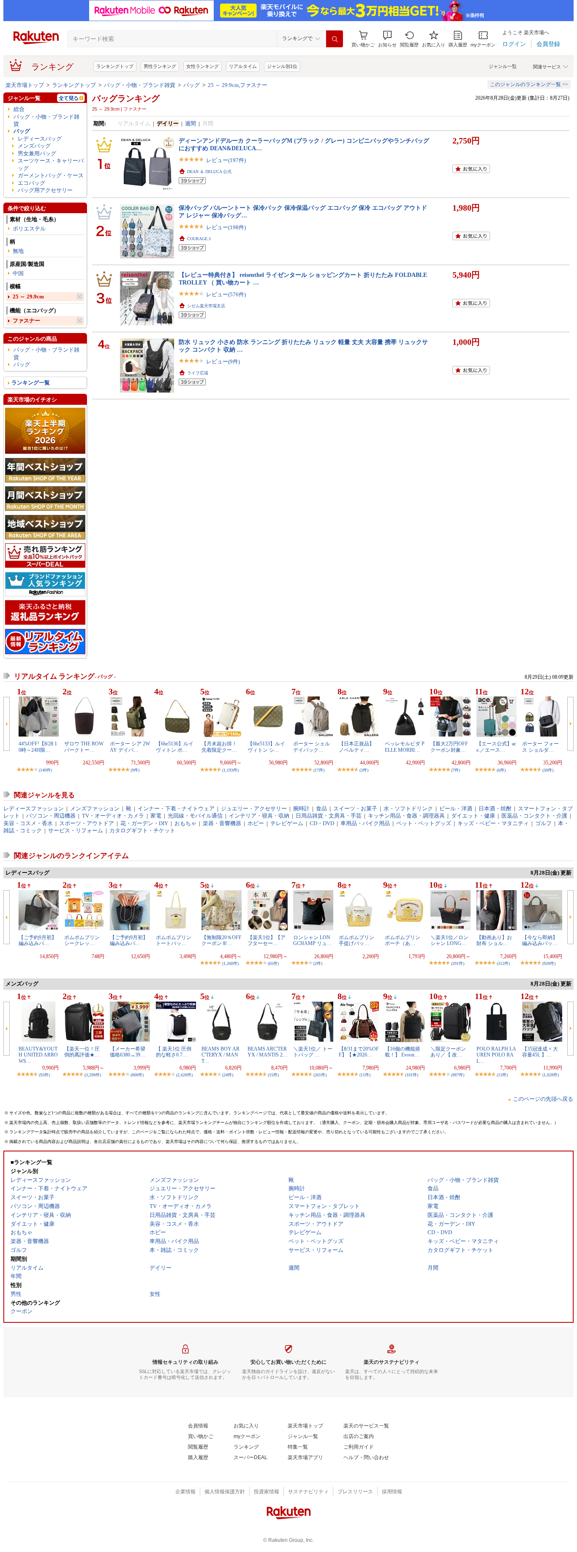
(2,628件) (184, 1075)
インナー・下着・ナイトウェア (176, 808)
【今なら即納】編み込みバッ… (540, 940)
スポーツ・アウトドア (86, 823)
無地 (18, 251)
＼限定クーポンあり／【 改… (448, 1052)
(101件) (411, 1075)
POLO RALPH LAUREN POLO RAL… (496, 1055)
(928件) (548, 963)
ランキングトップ (114, 66)
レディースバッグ (40, 138)
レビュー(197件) (226, 160)
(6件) (501, 770)
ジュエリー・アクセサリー (254, 808)
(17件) (318, 770)
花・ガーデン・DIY (144, 823)
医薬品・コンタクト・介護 (534, 816)
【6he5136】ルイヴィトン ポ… (174, 747)
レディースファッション (33, 808)
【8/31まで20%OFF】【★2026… (359, 1052)
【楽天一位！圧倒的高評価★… (82, 1052)
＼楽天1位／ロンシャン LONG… (449, 940)
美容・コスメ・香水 (28, 823)
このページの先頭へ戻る (543, 1099)
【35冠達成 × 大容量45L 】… (540, 1052)
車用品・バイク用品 (365, 823)
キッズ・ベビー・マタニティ (493, 823)
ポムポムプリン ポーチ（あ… (402, 940)
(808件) (137, 1075)
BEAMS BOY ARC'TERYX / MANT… (220, 1055)
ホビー (256, 823)
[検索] (334, 38)
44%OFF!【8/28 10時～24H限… (38, 747)
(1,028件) (550, 1075)
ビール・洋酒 (455, 808)
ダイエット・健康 (473, 816)
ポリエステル (29, 228)
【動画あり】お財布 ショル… (494, 940)
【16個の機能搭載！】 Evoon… (402, 1052)
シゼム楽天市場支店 (206, 305)
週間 (190, 123)
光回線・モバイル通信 (195, 816)
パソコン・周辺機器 (51, 816)
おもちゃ (185, 823)
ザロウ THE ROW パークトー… (83, 747)
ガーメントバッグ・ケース (51, 175)
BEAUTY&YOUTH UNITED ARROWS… (38, 1055)
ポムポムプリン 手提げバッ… (356, 940)
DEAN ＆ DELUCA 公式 (209, 171)
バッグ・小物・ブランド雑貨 (139, 85)
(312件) (503, 963)
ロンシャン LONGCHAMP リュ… (312, 940)
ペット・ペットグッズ (423, 823)
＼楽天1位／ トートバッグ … (312, 1052)
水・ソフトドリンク (408, 808)
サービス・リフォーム (75, 830)
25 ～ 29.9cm (28, 296)
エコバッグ (31, 183)
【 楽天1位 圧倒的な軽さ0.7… (173, 1052)
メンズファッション (95, 808)
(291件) (457, 963)
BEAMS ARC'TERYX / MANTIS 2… (268, 1052)
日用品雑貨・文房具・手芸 (329, 816)
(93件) (44, 1075)
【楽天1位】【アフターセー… (267, 940)
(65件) (273, 963)
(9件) (135, 770)
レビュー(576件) (226, 294)
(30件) (547, 770)
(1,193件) (230, 770)
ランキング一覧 (30, 382)
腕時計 (301, 808)
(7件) (455, 770)
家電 (155, 816)
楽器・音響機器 (222, 823)
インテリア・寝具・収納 (259, 816)
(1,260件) (230, 963)
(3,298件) (92, 1075)
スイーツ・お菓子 (355, 808)
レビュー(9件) (223, 361)
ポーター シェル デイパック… (311, 747)
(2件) (317, 963)
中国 (18, 273)
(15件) (273, 1075)
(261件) (320, 1075)
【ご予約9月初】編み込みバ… (38, 940)
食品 (321, 808)
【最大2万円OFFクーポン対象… (449, 747)
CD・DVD (322, 823)
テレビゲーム (286, 823)
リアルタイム (243, 66)
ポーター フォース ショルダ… (540, 747)
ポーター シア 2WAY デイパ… (130, 747)
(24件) (227, 1075)
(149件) (45, 770)
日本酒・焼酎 (495, 808)
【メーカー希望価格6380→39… (127, 1052)
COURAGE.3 (199, 238)
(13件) (502, 1075)
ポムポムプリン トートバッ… (173, 940)
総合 (19, 109)
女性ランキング (202, 66)
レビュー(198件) (226, 227)
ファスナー (26, 320)
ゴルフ (543, 823)
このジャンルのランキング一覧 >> (529, 84)
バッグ (191, 85)
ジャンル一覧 (503, 66)
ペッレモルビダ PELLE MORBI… (405, 747)
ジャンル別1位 (282, 66)
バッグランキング (126, 98)
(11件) (364, 1075)
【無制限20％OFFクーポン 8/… (221, 940)
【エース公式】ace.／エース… (496, 747)
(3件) (363, 770)
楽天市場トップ (24, 85)
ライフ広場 (197, 373)
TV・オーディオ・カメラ (113, 816)
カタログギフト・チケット (142, 830)
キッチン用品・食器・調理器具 (406, 816)
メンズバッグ (34, 146)
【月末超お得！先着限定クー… (219, 747)
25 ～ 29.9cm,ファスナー (237, 85)
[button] (387, 39)
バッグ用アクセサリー (45, 190)
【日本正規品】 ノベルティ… (356, 747)
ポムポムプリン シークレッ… (82, 940)
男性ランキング (160, 66)
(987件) (457, 1075)
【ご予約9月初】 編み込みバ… (129, 940)
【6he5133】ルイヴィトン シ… (266, 747)
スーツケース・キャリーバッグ (51, 164)
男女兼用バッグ (37, 153)
